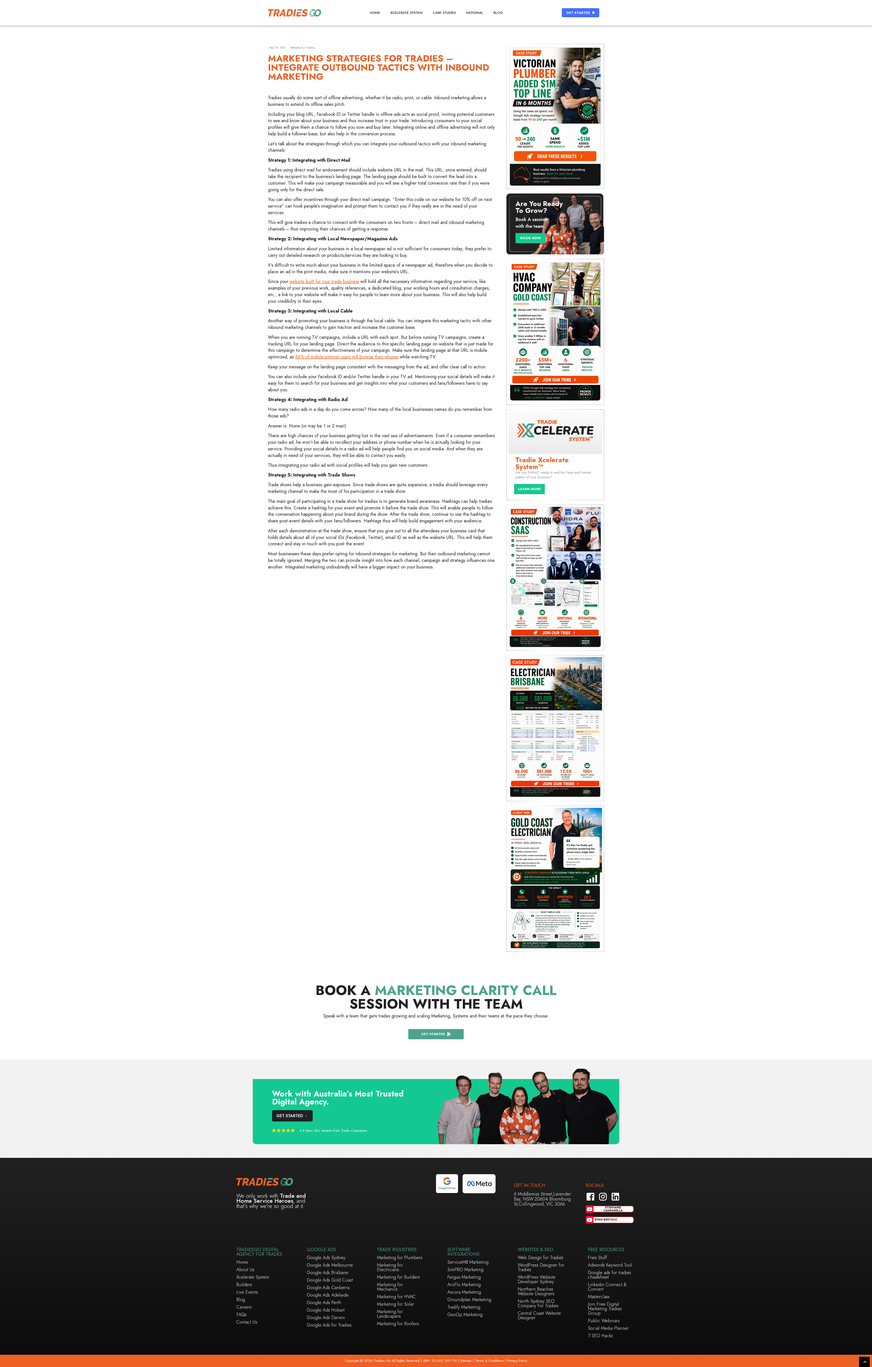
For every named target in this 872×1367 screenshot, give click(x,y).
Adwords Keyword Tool (610, 1265)
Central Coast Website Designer (539, 1315)
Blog (498, 12)
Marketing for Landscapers (390, 1314)
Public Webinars (604, 1321)
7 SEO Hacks (600, 1336)
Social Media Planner (608, 1328)
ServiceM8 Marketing (467, 1262)
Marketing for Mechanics (390, 1287)
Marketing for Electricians (390, 1267)
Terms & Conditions (489, 1360)
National (474, 12)
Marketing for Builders (398, 1277)
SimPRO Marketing (465, 1270)
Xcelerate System (406, 12)
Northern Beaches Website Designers (536, 1291)
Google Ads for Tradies (329, 1325)
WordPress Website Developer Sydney (536, 1279)
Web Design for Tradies (540, 1257)
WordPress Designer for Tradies (541, 1267)
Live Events (247, 1292)
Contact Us (246, 1322)
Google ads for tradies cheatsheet (609, 1275)
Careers (244, 1307)
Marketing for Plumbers (399, 1257)
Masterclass (599, 1297)
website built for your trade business (324, 281)
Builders (244, 1285)
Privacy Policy (517, 1360)
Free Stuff (597, 1257)
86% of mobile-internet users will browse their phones (347, 357)
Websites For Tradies (302, 48)
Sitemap (465, 1360)
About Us (245, 1270)
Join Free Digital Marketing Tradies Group (605, 1309)
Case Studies (444, 12)
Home (375, 12)
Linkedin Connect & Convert (607, 1287)
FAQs (241, 1314)
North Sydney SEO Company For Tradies (538, 1303)
